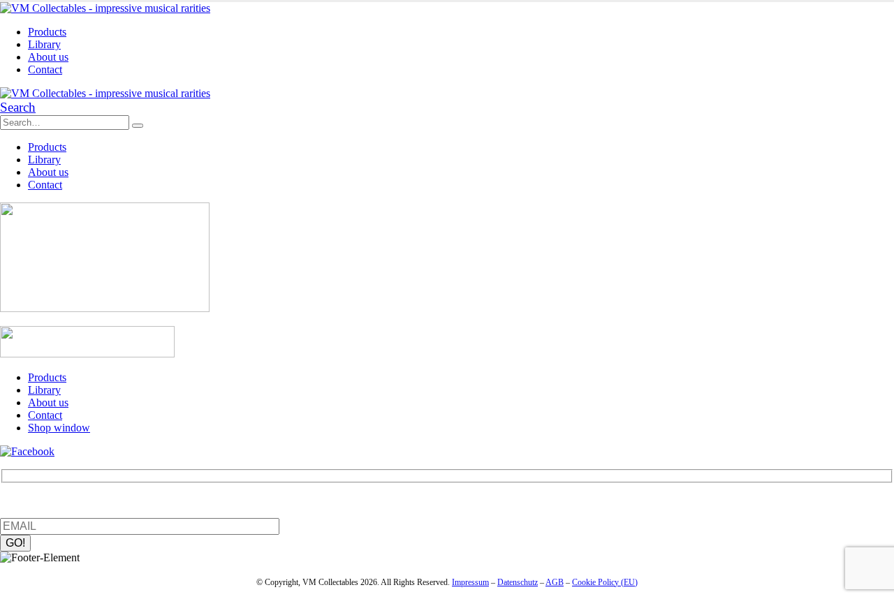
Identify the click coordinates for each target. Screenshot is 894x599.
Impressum (470, 582)
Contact (45, 69)
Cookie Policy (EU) (605, 582)
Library (44, 44)
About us (48, 57)
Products (47, 32)
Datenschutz (517, 582)
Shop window (59, 428)
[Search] (137, 126)
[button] (18, 107)
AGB (554, 582)
